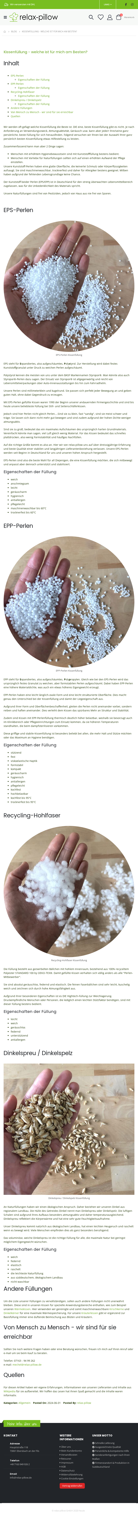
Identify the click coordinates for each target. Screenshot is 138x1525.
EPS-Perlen (17, 75)
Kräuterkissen (89, 1313)
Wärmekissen (22, 1309)
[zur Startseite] (33, 17)
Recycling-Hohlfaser (23, 92)
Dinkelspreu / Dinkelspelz (26, 100)
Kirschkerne (116, 1309)
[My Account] (109, 17)
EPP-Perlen (17, 83)
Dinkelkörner (12, 1313)
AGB (63, 1466)
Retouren (66, 1458)
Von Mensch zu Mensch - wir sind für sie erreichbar (42, 112)
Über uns (66, 1446)
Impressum (67, 1462)
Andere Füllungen (21, 108)
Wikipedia (9, 1391)
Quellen (15, 116)
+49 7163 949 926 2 (20, 1464)
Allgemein (25, 1403)
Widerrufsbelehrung (71, 1474)
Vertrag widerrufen (72, 1485)
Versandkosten (69, 1454)
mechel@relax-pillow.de (27, 1364)
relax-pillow (84, 1403)
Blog (14, 31)
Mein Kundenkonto (71, 1450)
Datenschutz (68, 1470)
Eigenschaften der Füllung (34, 79)
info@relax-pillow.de (21, 1477)
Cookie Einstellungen (72, 1478)
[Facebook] (126, 4)
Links (106, 4)
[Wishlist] (100, 17)
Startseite (5, 32)
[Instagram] (132, 4)
